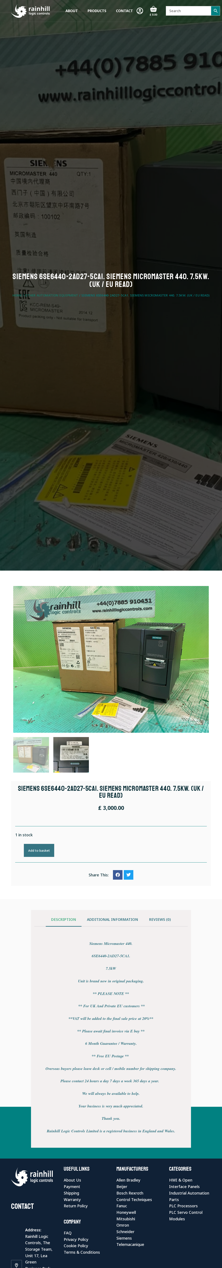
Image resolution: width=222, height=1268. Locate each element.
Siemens (124, 1238)
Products (97, 10)
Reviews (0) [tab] (160, 919)
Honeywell (126, 1212)
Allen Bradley (128, 1180)
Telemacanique (130, 1244)
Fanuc (121, 1205)
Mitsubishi (125, 1218)
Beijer (121, 1186)
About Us (72, 1180)
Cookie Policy (76, 1245)
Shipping (71, 1193)
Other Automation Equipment (51, 295)
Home (17, 295)
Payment (72, 1186)
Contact (124, 10)
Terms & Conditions (82, 1252)
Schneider (125, 1231)
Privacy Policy (76, 1239)
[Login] (140, 11)
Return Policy (76, 1205)
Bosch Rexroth (129, 1193)
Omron (122, 1225)
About (71, 10)
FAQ (68, 1232)
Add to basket (39, 850)
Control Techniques (134, 1199)
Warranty (72, 1199)
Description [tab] (63, 919)
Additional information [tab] (112, 919)
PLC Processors (183, 1205)
